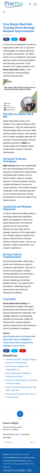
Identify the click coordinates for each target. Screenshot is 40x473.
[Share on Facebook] (6, 39)
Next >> (33, 442)
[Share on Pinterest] (22, 39)
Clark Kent (8, 35)
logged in (18, 434)
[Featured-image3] (17, 16)
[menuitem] (29, 4)
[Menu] (34, 4)
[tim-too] (16, 4)
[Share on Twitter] (14, 39)
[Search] (29, 4)
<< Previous (8, 442)
